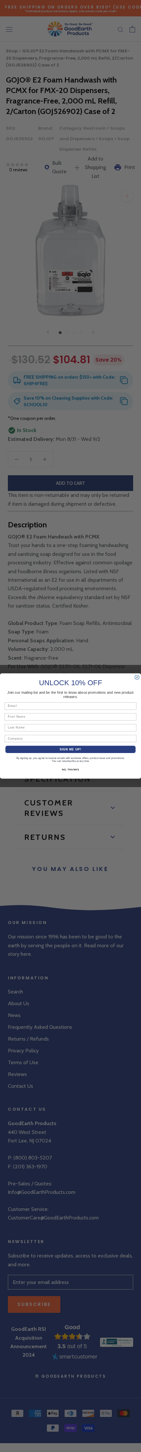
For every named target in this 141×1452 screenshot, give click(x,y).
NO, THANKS (70, 769)
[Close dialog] (137, 677)
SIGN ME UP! (71, 749)
